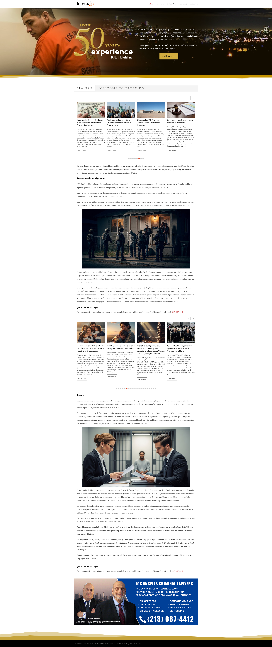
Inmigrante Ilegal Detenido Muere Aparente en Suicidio (179, 347)
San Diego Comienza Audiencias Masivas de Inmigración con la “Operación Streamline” (149, 348)
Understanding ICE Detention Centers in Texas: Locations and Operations (88, 122)
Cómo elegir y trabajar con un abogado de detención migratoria (121, 121)
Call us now (168, 56)
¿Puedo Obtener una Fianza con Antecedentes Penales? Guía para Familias (148, 122)
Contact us (194, 4)
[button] (193, 98)
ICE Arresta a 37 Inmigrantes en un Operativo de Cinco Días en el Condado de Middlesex (119, 348)
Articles (183, 4)
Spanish (84, 88)
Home (151, 4)
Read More (82, 151)
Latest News (172, 4)
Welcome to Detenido (121, 88)
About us (161, 4)
